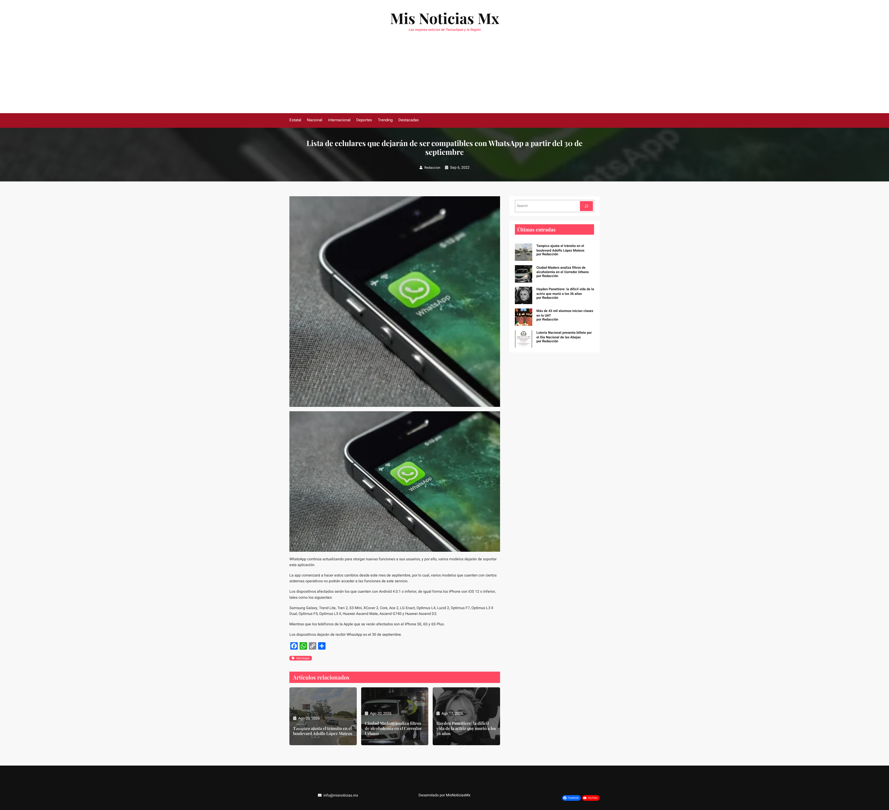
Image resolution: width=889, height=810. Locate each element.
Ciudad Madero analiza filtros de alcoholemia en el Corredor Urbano (393, 728)
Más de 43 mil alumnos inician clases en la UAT (564, 313)
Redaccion (432, 167)
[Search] (586, 206)
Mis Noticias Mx (444, 18)
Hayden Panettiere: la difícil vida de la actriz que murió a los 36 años (466, 728)
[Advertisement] (444, 78)
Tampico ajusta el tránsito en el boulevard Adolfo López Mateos (322, 731)
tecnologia (303, 658)
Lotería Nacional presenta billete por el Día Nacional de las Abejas (564, 335)
